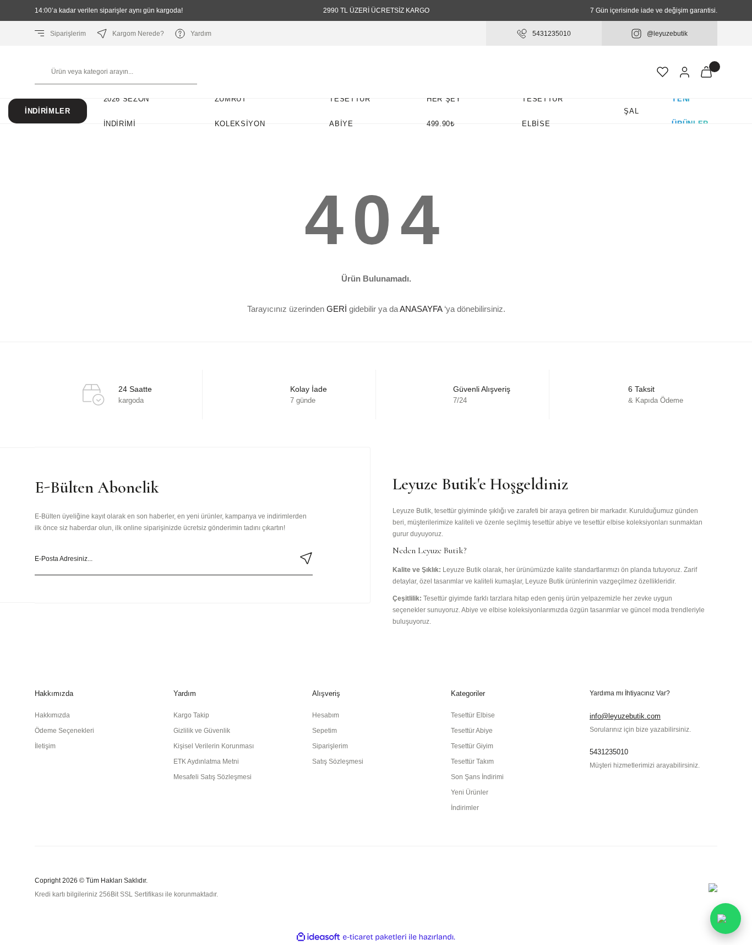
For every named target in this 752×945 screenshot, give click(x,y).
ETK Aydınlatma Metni (206, 761)
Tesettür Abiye (472, 731)
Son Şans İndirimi (477, 777)
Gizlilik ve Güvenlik (201, 731)
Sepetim (324, 731)
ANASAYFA (421, 309)
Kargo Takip (191, 715)
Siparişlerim (68, 33)
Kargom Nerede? (138, 33)
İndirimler (47, 111)
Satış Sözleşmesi (337, 761)
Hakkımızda (52, 715)
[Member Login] (684, 72)
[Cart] (706, 72)
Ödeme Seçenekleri (64, 731)
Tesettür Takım (472, 761)
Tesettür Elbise (473, 715)
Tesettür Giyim (472, 746)
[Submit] (306, 558)
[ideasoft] (318, 937)
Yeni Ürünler (690, 111)
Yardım (200, 33)
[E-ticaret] (374, 937)
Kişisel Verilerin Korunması (213, 746)
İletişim (45, 746)
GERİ (336, 309)
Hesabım (325, 715)
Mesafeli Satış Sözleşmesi (212, 777)
